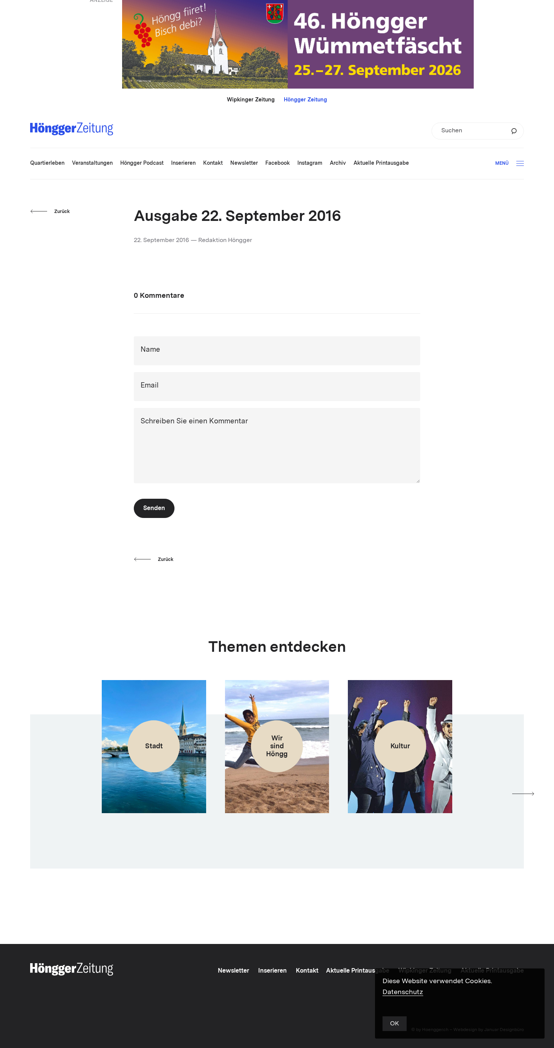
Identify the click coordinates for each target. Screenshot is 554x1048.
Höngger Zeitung (305, 100)
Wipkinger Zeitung (251, 100)
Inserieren (272, 971)
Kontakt (307, 971)
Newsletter (233, 971)
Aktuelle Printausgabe (357, 971)
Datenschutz (403, 992)
